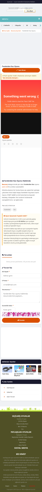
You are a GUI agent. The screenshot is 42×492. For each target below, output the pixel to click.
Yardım (15, 486)
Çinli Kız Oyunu (22, 421)
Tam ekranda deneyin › (11, 78)
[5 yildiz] (21, 144)
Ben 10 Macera (22, 426)
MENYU (5, 19)
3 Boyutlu (18, 25)
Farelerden (7, 209)
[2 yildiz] (9, 144)
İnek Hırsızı (22, 442)
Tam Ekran (22, 70)
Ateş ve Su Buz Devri (22, 424)
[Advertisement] (21, 49)
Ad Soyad (6, 272)
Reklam (23, 486)
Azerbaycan (10, 388)
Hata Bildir (32, 486)
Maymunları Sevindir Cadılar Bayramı (22, 437)
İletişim (7, 486)
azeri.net (5, 187)
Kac (15, 209)
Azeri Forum (11, 397)
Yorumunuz (6, 290)
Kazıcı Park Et (22, 445)
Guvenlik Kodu (7, 306)
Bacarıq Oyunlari (16, 31)
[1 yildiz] (4, 144)
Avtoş (35, 25)
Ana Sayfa (6, 31)
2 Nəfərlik (7, 25)
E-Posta (5, 281)
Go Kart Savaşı (22, 440)
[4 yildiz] (17, 144)
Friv (22, 429)
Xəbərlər (9, 392)
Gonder (22, 320)
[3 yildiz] (13, 144)
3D (27, 25)
